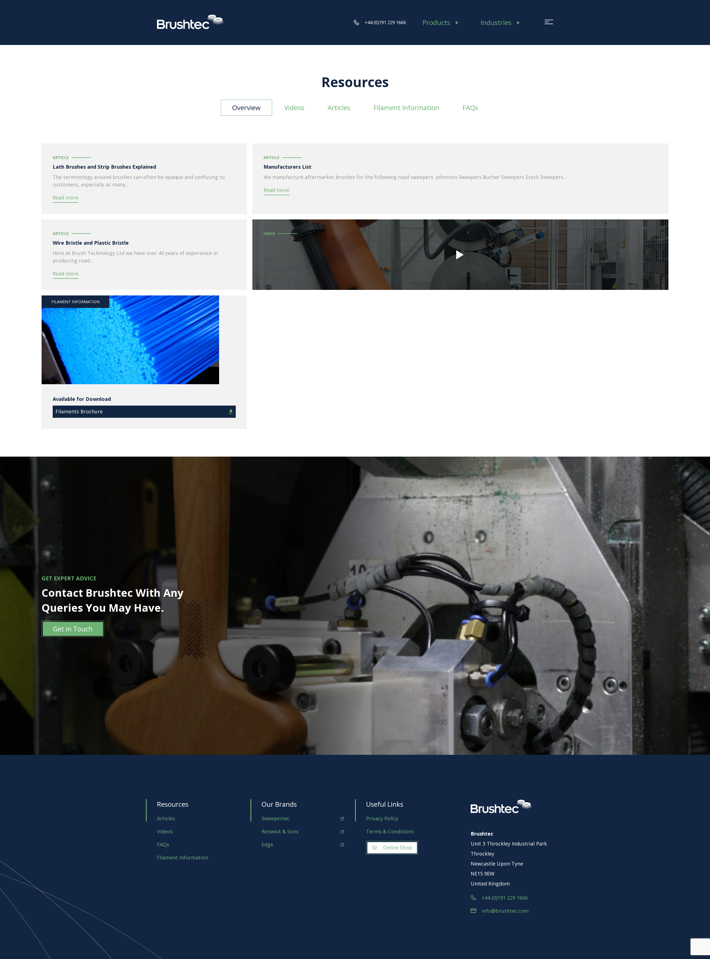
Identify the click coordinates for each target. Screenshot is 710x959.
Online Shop (397, 847)
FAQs (470, 107)
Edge (267, 844)
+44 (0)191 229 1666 (385, 22)
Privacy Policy (382, 818)
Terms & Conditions (390, 831)
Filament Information (406, 107)
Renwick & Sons (280, 831)
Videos (294, 107)
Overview (246, 107)
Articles (339, 107)
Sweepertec (276, 818)
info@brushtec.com (505, 910)
